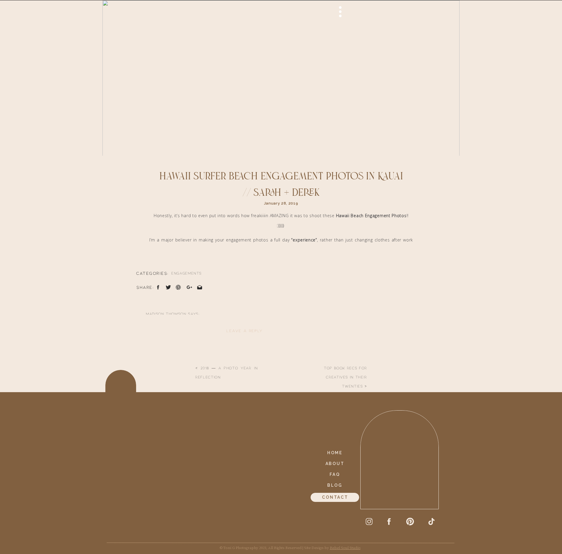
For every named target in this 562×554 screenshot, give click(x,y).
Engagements (186, 273)
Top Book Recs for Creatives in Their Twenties (345, 377)
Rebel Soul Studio (345, 548)
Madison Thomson (166, 313)
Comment (149, 356)
